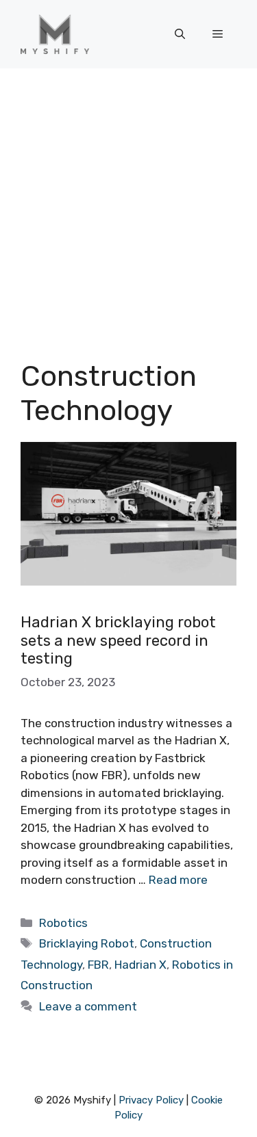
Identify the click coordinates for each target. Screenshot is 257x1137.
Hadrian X (140, 964)
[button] (180, 34)
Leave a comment (88, 1006)
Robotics (63, 923)
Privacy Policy (151, 1100)
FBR (98, 964)
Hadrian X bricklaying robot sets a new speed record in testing (118, 640)
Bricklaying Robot (86, 943)
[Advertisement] (128, 203)
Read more (178, 880)
